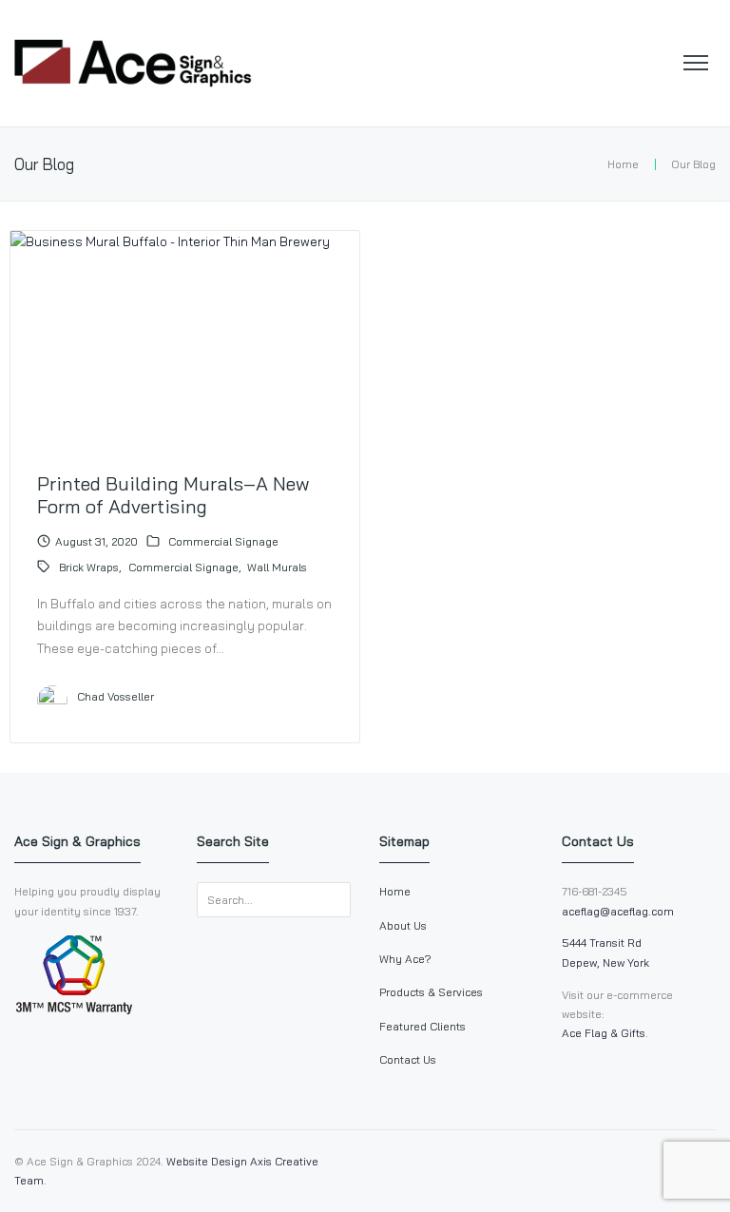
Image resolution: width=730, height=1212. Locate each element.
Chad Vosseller (115, 696)
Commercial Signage (223, 541)
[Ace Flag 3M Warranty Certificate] (73, 1010)
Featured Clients (422, 1026)
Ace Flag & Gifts (603, 1033)
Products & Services (431, 992)
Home (623, 164)
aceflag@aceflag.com (618, 911)
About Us (403, 925)
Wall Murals (277, 567)
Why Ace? (405, 959)
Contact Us (407, 1059)
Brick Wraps (89, 567)
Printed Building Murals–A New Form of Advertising (173, 494)
